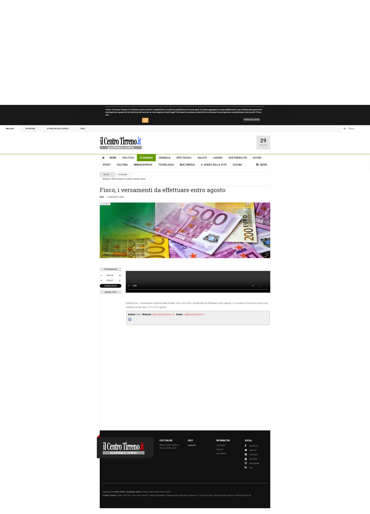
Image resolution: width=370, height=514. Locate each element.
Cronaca (165, 157)
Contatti (192, 445)
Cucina (237, 164)
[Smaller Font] (101, 275)
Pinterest (253, 455)
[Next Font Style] (119, 280)
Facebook (253, 446)
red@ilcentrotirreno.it (193, 314)
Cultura (122, 164)
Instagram (254, 463)
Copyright (221, 445)
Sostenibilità (238, 157)
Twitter (253, 450)
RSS (250, 468)
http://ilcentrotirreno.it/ (163, 314)
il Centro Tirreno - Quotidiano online (126, 492)
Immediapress (143, 164)
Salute (202, 157)
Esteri (257, 157)
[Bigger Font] (119, 275)
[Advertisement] (86, 52)
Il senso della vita (214, 164)
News (113, 157)
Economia (146, 157)
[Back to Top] (3, 511)
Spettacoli (184, 157)
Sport (107, 164)
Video (83, 129)
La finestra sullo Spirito (58, 129)
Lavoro (218, 157)
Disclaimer (221, 454)
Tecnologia (166, 164)
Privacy (219, 450)
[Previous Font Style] (101, 280)
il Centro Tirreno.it (110, 495)
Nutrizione (30, 129)
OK (145, 120)
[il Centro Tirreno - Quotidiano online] (121, 143)
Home (103, 157)
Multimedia (187, 164)
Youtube (253, 459)
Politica (128, 157)
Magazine (10, 129)
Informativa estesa (251, 120)
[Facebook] (130, 319)
